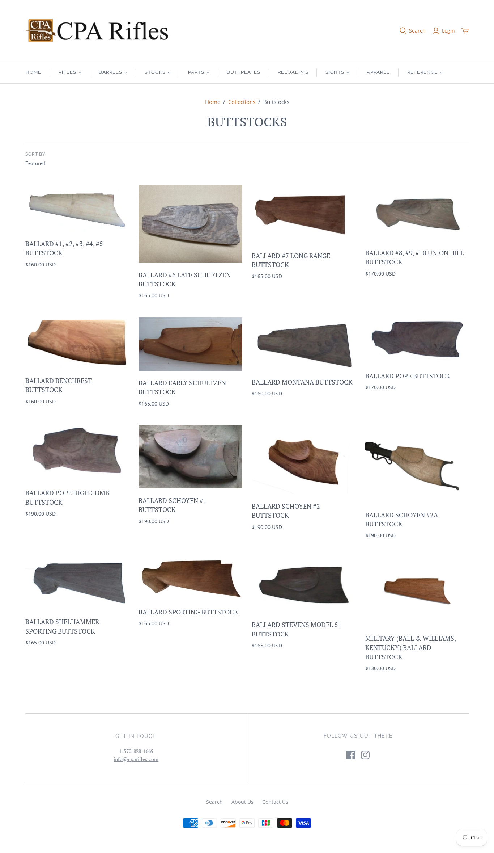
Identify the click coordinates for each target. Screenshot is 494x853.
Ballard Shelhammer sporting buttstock (62, 626)
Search (417, 30)
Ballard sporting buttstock (188, 612)
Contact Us (275, 801)
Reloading (293, 72)
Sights (334, 72)
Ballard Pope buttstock (407, 375)
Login (448, 30)
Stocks (155, 72)
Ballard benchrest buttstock (58, 385)
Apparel (378, 72)
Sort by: (36, 154)
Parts (196, 72)
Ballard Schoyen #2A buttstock (401, 519)
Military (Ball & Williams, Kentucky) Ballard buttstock (410, 647)
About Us (242, 801)
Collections (241, 101)
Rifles (67, 72)
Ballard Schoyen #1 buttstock (173, 505)
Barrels (110, 72)
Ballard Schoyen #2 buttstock (286, 511)
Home (33, 72)
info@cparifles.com (136, 759)
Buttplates (243, 72)
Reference (422, 72)
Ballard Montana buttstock (302, 382)
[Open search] (403, 30)
